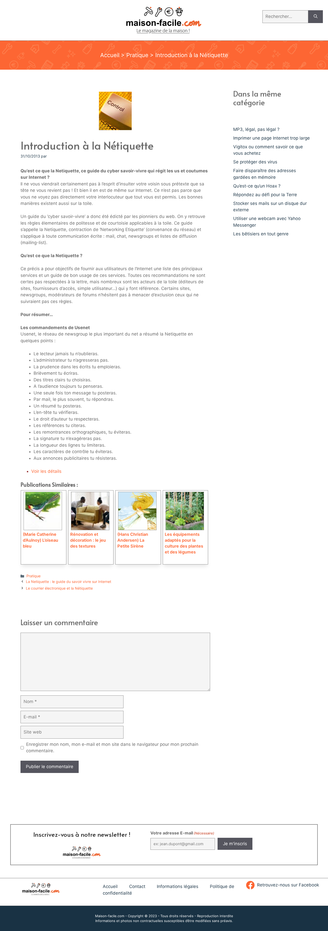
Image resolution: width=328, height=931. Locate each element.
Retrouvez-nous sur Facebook (288, 884)
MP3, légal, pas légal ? (256, 129)
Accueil (109, 55)
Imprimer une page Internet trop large (271, 138)
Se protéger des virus (255, 161)
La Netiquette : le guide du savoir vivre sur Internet (68, 581)
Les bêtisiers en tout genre (261, 233)
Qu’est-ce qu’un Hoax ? (257, 186)
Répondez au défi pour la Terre (265, 194)
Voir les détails (46, 471)
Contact (137, 886)
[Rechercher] (315, 16)
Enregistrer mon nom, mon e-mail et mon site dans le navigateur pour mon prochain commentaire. (112, 748)
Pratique (137, 55)
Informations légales (177, 886)
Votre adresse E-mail (182, 832)
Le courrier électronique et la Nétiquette (59, 588)
